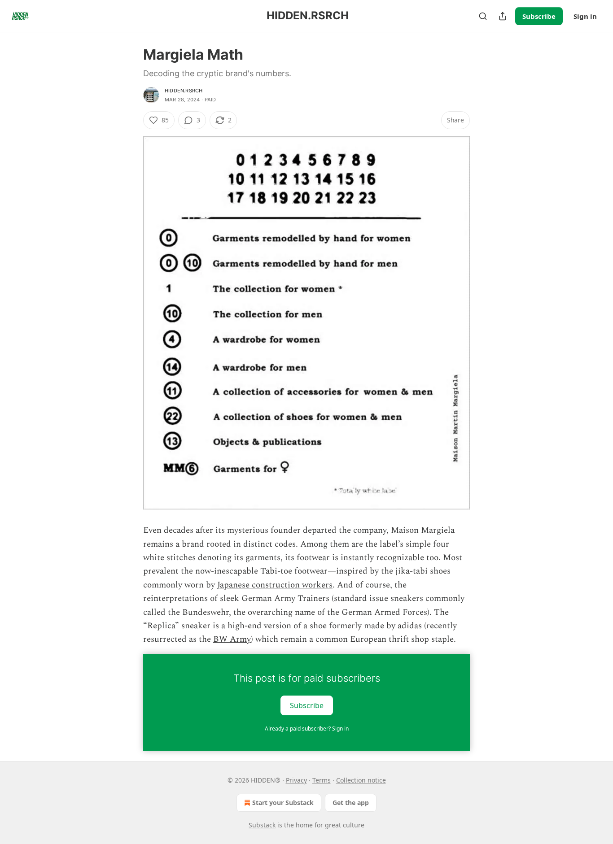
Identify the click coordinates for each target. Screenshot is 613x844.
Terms (321, 780)
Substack (262, 825)
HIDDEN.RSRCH (183, 90)
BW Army (232, 639)
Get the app (351, 802)
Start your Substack (283, 802)
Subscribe (539, 16)
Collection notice (361, 780)
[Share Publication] (503, 16)
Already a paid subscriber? (307, 728)
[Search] (483, 16)
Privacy (296, 780)
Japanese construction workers (275, 585)
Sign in (585, 16)
